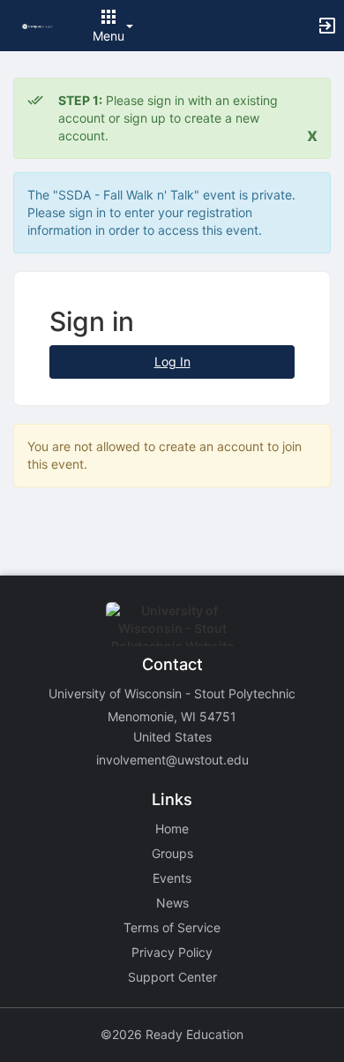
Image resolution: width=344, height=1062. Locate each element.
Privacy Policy (172, 952)
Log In (172, 361)
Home (172, 828)
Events (172, 877)
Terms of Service (172, 927)
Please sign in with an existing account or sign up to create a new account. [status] (168, 118)
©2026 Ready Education (172, 1034)
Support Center (172, 976)
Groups (172, 853)
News (172, 902)
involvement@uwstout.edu (172, 759)
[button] (37, 25)
